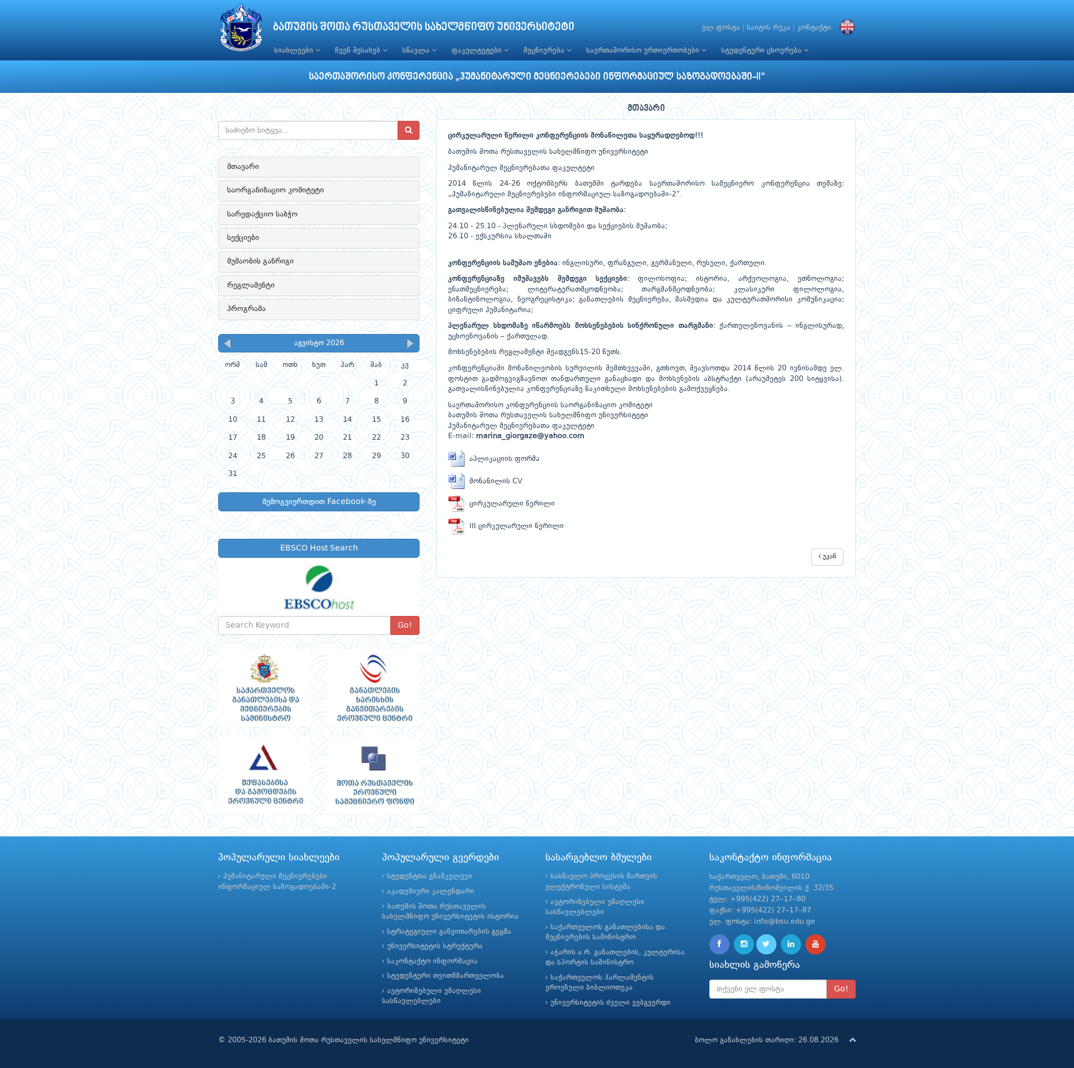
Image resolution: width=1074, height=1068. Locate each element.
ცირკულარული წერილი (510, 503)
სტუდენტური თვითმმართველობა (445, 976)
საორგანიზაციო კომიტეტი (275, 190)
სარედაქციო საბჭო (262, 214)
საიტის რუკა (768, 27)
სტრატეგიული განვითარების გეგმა (449, 931)
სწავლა (417, 50)
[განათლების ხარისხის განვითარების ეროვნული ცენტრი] (373, 687)
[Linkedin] (791, 944)
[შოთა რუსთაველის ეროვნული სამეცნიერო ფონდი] (373, 776)
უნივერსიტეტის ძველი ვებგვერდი (610, 1002)
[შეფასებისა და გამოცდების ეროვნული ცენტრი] (264, 776)
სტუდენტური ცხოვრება (762, 50)
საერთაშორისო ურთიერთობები (643, 50)
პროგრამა (246, 309)
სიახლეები (294, 50)
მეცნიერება (545, 50)
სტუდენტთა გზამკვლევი (429, 876)
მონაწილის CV (493, 481)
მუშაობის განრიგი (260, 261)
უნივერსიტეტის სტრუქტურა (435, 946)
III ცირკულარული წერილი (514, 526)
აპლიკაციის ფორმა (502, 459)
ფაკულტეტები (477, 50)
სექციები (243, 238)
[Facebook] (719, 944)
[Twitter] (766, 944)
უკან (828, 556)
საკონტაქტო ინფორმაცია (432, 961)
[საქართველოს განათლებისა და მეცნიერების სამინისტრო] (264, 687)
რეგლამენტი (251, 285)
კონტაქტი (814, 27)
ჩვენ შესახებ (359, 50)
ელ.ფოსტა (721, 27)
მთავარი (243, 167)
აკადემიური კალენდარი (430, 891)
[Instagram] (744, 944)
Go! (405, 625)
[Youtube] (815, 944)
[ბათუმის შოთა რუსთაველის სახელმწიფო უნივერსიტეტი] (241, 30)
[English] (844, 27)
